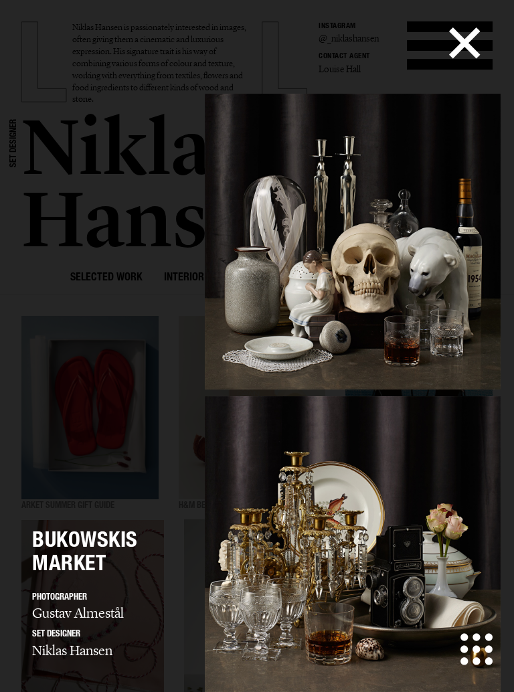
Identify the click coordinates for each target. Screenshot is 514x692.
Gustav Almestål (78, 613)
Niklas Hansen (72, 650)
